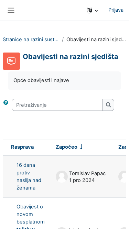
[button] (92, 10)
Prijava (115, 10)
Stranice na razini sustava (31, 39)
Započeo (66, 147)
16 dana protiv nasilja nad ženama (29, 176)
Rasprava (22, 147)
